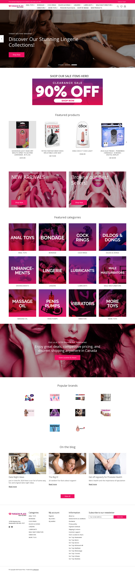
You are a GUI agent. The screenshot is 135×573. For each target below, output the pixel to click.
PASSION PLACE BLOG (67, 8)
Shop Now (16, 54)
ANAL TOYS (22, 253)
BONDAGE (52, 253)
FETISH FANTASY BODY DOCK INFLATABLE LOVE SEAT (52, 152)
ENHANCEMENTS (22, 286)
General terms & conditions (77, 519)
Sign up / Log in (122, 1)
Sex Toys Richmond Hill (76, 545)
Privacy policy (73, 524)
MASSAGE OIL (22, 319)
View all (67, 496)
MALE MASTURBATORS (112, 286)
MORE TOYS (112, 319)
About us (71, 516)
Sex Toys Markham (75, 548)
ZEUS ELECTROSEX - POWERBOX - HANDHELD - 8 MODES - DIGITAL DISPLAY (112, 153)
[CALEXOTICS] (54, 397)
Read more (13, 487)
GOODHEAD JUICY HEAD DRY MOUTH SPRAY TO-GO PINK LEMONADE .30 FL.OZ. (22, 153)
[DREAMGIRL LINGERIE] (105, 397)
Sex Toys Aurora (74, 543)
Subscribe (120, 517)
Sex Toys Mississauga (75, 551)
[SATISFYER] (54, 428)
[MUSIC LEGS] (29, 413)
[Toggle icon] (118, 6)
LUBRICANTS (82, 286)
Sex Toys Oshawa (74, 556)
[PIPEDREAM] (105, 413)
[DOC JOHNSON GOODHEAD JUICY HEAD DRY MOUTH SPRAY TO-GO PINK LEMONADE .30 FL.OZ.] (22, 134)
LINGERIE (52, 286)
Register (51, 516)
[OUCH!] (80, 413)
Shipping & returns (74, 529)
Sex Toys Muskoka (74, 559)
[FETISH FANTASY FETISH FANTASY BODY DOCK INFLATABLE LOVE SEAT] (52, 134)
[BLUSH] (29, 397)
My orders (52, 519)
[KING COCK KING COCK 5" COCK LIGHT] (82, 134)
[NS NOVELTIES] (54, 413)
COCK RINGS (52, 5)
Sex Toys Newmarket (75, 537)
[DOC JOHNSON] (80, 397)
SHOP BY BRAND (83, 8)
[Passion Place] (16, 6)
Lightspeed (36, 569)
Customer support (74, 532)
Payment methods (74, 527)
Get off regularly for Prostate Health (105, 477)
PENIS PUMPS (52, 319)
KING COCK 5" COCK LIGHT (82, 151)
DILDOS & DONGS (112, 253)
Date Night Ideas (16, 477)
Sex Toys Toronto (74, 553)
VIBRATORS (82, 319)
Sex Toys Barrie (74, 540)
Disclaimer (72, 521)
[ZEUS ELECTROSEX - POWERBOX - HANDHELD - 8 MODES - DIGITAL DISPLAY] (112, 134)
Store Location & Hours (67, 357)
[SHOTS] (80, 428)
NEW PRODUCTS (96, 8)
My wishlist (52, 521)
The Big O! (53, 477)
